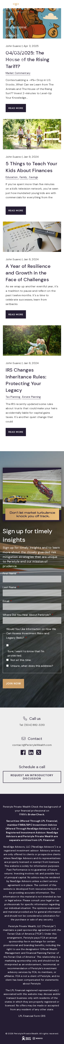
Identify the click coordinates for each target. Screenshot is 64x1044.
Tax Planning (13, 396)
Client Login (14, 60)
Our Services (15, 52)
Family (23, 177)
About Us (12, 44)
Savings (33, 177)
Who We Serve (16, 27)
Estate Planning (31, 396)
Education (12, 177)
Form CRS (39, 1015)
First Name (23, 573)
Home (9, 19)
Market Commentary (18, 73)
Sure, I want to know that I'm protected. (26, 653)
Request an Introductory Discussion (32, 776)
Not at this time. (21, 660)
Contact (12, 35)
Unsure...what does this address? (32, 666)
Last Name (23, 587)
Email (19, 601)
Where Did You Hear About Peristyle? (32, 615)
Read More (15, 108)
